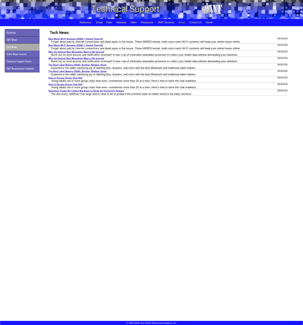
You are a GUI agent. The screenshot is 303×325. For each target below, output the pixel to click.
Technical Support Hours (18, 61)
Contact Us (195, 22)
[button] (22, 33)
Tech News (59, 32)
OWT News (11, 39)
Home (209, 22)
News (181, 22)
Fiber (109, 22)
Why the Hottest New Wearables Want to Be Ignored (76, 52)
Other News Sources (16, 54)
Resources (147, 22)
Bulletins (11, 32)
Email (99, 22)
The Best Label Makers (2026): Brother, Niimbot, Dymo (77, 65)
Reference (86, 22)
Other (134, 22)
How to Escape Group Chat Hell (65, 78)
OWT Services (165, 22)
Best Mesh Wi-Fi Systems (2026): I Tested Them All (75, 39)
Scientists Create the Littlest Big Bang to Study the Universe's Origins (86, 91)
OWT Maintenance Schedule (20, 68)
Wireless (121, 22)
